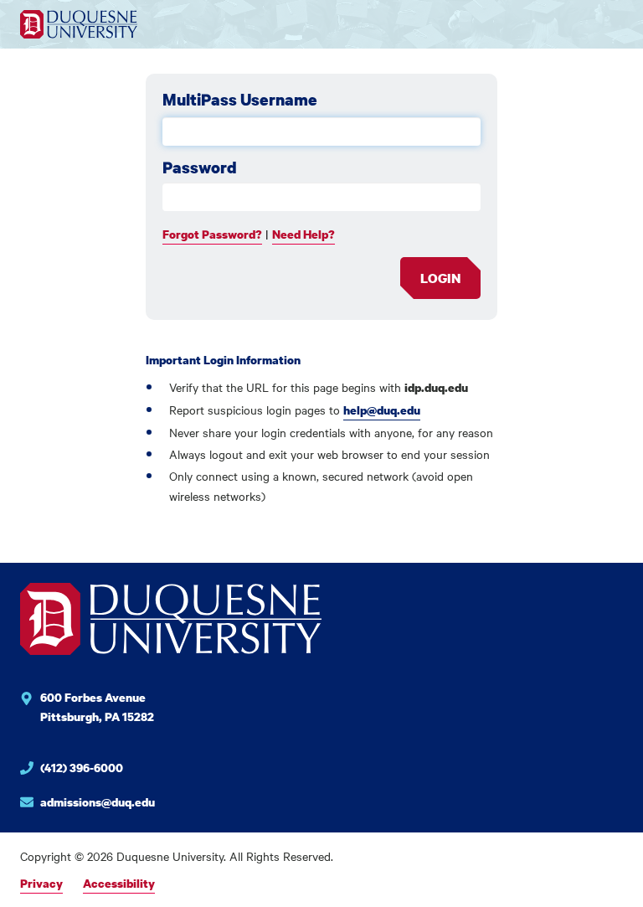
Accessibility (119, 883)
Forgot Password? (212, 234)
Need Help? (303, 234)
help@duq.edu (381, 410)
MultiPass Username (239, 99)
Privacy (41, 883)
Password (199, 167)
